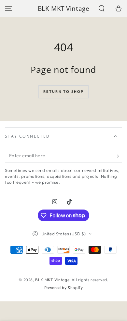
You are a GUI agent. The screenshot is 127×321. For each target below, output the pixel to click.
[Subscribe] (118, 156)
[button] (101, 8)
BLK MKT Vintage (52, 279)
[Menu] (8, 8)
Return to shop (63, 91)
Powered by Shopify (63, 287)
